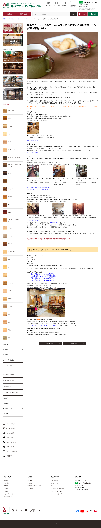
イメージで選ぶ (8, 496)
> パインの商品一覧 (32, 221)
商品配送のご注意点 (9, 374)
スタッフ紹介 (30, 488)
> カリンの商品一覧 (32, 152)
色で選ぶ (6, 488)
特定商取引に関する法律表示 (34, 486)
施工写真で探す (24, 14)
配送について (54, 483)
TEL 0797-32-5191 (84, 4)
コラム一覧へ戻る (74, 343)
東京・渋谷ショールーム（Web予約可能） (43, 274)
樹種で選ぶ (6, 483)
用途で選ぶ (6, 491)
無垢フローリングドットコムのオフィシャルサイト (42, 325)
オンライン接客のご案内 (57, 494)
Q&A (52, 486)
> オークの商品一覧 (32, 141)
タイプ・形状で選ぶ (9, 494)
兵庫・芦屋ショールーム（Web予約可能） (43, 280)
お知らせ (29, 483)
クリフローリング (55, 223)
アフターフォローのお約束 (10, 392)
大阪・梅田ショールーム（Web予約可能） (43, 278)
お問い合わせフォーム (80, 480)
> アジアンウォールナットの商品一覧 (37, 190)
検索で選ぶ (6, 480)
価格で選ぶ (6, 486)
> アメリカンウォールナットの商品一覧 (38, 188)
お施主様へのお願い (9, 380)
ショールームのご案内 (56, 491)
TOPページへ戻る (50, 343)
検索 (73, 14)
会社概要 (29, 480)
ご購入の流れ (7, 386)
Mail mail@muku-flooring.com (87, 8)
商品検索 (9, 14)
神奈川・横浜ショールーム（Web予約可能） (43, 276)
